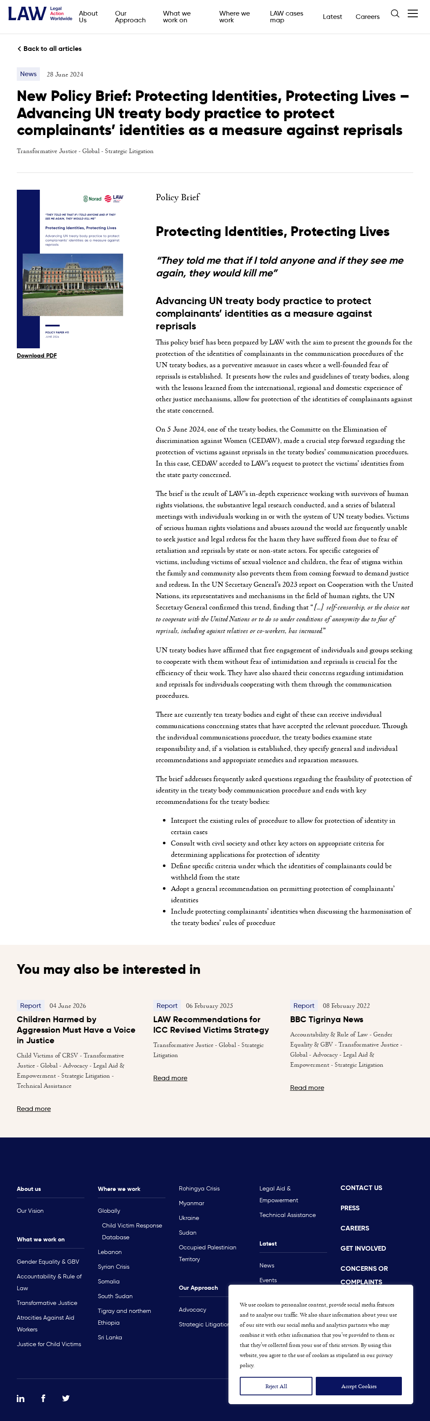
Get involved (363, 1248)
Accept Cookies (359, 1386)
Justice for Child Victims (49, 1344)
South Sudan (115, 1296)
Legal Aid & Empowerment (279, 1194)
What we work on (177, 16)
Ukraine (189, 1218)
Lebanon (110, 1252)
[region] (320, 1344)
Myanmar (191, 1203)
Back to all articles (52, 48)
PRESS (350, 1208)
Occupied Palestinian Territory (207, 1253)
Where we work (234, 16)
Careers (368, 17)
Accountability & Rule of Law (49, 1282)
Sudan (188, 1232)
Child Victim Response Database (132, 1231)
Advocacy (192, 1309)
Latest (332, 17)
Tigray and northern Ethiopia (124, 1316)
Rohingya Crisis (199, 1188)
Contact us (361, 1187)
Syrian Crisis (113, 1266)
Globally (109, 1210)
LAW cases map (286, 16)
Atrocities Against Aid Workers (45, 1323)
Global (91, 150)
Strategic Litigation (129, 150)
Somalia (109, 1281)
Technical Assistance (288, 1215)
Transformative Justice (48, 150)
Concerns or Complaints (364, 1275)
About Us (88, 16)
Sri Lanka (110, 1337)
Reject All (276, 1386)
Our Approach (130, 16)
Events (268, 1280)
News (267, 1265)
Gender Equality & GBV (48, 1261)
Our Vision (30, 1210)
